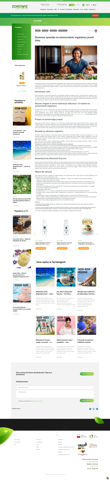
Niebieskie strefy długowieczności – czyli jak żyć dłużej (21, 166)
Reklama (60, 452)
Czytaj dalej (38, 308)
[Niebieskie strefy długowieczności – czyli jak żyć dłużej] (22, 150)
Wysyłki (60, 444)
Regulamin (60, 439)
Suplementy (45, 30)
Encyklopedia (69, 9)
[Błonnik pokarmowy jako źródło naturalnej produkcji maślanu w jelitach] (22, 184)
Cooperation (92, 9)
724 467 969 (92, 461)
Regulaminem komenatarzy (37, 401)
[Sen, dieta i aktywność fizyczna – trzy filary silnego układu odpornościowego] (66, 277)
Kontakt (86, 9)
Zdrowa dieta (24, 216)
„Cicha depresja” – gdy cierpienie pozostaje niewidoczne (19, 132)
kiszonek (94, 134)
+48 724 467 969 (63, 5)
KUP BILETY (95, 15)
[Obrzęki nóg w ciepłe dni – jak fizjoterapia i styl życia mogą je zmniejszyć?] (86, 277)
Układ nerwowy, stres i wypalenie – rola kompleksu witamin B (65, 341)
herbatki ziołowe (45, 111)
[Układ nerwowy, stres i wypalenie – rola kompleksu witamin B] (66, 325)
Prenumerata (50, 9)
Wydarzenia (76, 9)
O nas (81, 9)
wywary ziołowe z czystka (79, 114)
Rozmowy (18, 253)
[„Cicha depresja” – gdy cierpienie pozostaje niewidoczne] (22, 116)
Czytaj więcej (16, 137)
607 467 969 (94, 466)
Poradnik (62, 9)
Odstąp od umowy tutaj (64, 454)
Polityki (60, 442)
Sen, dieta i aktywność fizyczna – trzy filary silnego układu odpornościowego (64, 293)
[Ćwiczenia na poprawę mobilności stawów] (86, 325)
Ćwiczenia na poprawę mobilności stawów (85, 341)
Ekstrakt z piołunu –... (22, 85)
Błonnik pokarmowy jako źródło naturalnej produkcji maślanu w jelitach (22, 200)
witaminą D (47, 190)
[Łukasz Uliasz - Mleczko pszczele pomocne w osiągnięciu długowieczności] (22, 258)
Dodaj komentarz (86, 373)
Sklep (55, 9)
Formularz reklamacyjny (64, 449)
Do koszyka (39, 248)
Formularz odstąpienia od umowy (66, 447)
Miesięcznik (43, 9)
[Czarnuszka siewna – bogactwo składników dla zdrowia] (22, 224)
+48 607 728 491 (45, 5)
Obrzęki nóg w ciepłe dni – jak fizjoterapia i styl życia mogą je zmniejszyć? (86, 293)
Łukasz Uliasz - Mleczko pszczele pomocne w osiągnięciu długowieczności (21, 275)
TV (58, 9)
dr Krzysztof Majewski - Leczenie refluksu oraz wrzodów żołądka (22, 309)
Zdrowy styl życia (19, 145)
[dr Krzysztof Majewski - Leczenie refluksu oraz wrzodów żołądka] (22, 292)
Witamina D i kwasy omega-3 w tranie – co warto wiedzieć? (43, 341)
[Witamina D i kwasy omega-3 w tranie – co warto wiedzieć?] (45, 325)
